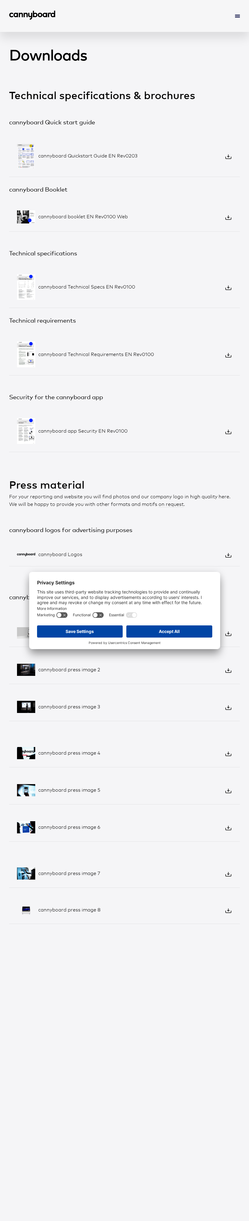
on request (171, 504)
